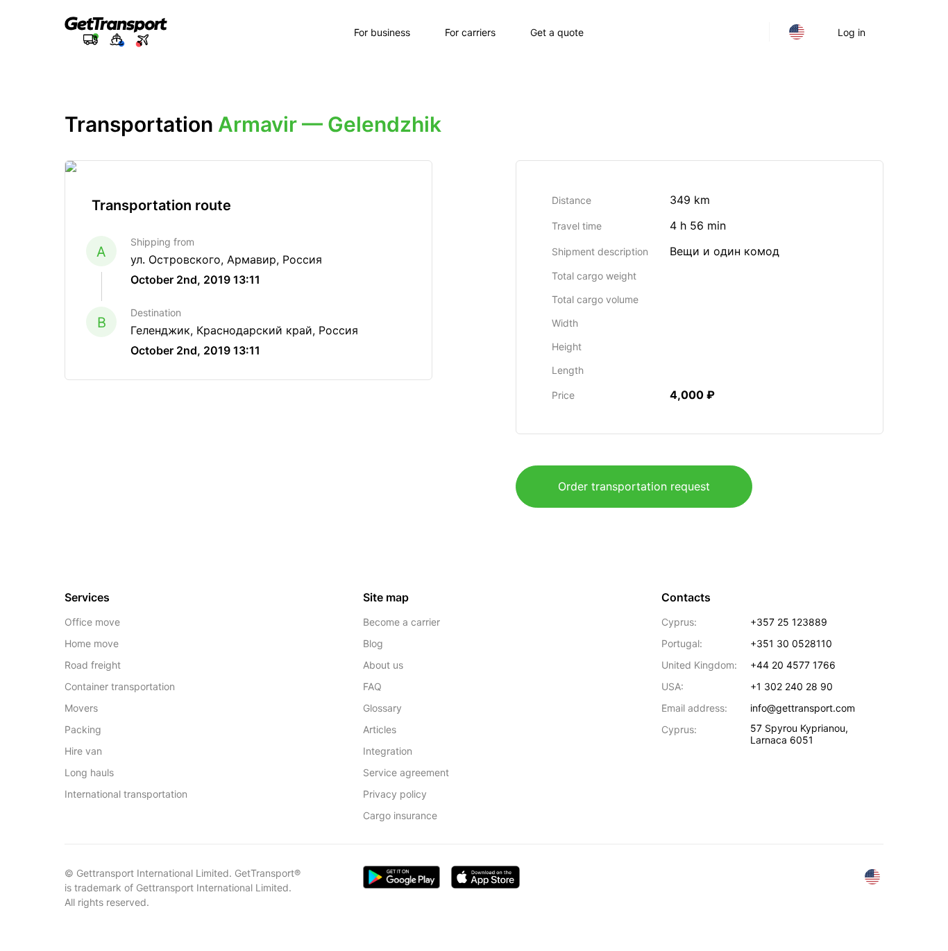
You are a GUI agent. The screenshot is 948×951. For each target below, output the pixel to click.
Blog (373, 643)
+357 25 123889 (788, 622)
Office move (92, 622)
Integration (387, 751)
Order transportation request (634, 486)
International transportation (126, 794)
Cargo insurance (400, 815)
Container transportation (120, 686)
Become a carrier (401, 622)
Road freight (93, 665)
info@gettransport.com (802, 708)
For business (382, 32)
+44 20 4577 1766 (793, 665)
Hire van (83, 751)
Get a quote (557, 32)
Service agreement (406, 772)
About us (383, 665)
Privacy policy (395, 794)
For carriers (470, 32)
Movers (81, 708)
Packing (83, 729)
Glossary (382, 708)
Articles (379, 729)
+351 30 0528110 (791, 643)
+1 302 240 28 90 (791, 686)
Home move (92, 643)
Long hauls (89, 772)
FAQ (372, 686)
